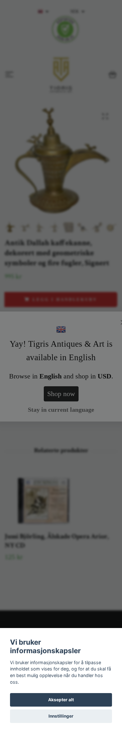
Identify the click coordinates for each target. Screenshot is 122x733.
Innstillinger (61, 716)
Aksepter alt (61, 699)
